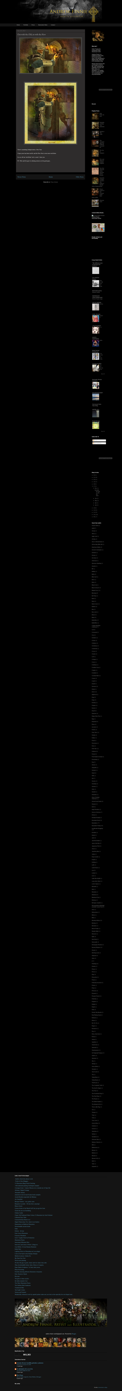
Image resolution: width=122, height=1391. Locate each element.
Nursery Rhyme (96, 947)
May (96, 500)
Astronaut (94, 560)
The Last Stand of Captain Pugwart (102, 161)
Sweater (94, 1069)
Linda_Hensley (96, 314)
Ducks (93, 708)
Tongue (94, 1112)
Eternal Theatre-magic (97, 298)
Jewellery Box (95, 851)
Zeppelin (94, 1166)
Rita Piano (20, 1375)
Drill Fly (101, 304)
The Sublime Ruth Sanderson (23, 1285)
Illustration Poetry (20, 1240)
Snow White (95, 1066)
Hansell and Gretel (97, 801)
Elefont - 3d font (19, 1231)
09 (94, 516)
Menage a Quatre (96, 903)
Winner (94, 1150)
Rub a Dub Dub (96, 1034)
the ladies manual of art (21, 1281)
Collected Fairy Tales (20, 1217)
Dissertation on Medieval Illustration (25, 1224)
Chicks (93, 640)
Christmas (94, 646)
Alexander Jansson (20, 1192)
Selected (94, 1047)
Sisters (93, 1055)
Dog (93, 697)
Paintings (94, 963)
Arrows (93, 555)
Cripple (94, 670)
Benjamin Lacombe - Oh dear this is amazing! (27, 1204)
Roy (93, 1031)
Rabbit (93, 1004)
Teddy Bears (95, 1080)
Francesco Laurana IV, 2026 (24, 1364)
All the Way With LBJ (97, 544)
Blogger (74, 1334)
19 (94, 481)
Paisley (94, 966)
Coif (93, 656)
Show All (103, 373)
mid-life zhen (95, 409)
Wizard (93, 1155)
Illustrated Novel (96, 820)
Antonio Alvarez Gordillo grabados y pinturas (30, 1363)
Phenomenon (102, 201)
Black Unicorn (95, 587)
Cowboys (94, 664)
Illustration (94, 823)
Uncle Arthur (95, 1123)
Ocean (93, 950)
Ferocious (94, 743)
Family (93, 735)
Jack (93, 838)
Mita (93, 917)
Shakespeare (95, 1050)
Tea (93, 1074)
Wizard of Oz (95, 1158)
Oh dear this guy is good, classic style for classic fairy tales (31, 1262)
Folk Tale (94, 748)
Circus (93, 651)
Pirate (93, 980)
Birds (93, 582)
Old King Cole (95, 953)
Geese (93, 765)
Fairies (93, 729)
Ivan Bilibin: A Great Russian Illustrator (25, 1247)
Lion (93, 875)
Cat (93, 629)
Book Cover (95, 604)
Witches (94, 1153)
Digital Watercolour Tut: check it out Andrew (27, 1222)
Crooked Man (95, 675)
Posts (95, 440)
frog (93, 762)
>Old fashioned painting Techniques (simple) (27, 1185)
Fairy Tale (94, 732)
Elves (93, 724)
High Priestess (95, 809)
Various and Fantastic (20, 1292)
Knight (93, 859)
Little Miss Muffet (96, 878)
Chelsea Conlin (19, 1213)
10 (94, 514)
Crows (93, 678)
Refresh (94, 1017)
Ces (93, 635)
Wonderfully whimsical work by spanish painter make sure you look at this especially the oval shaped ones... (44, 1294)
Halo (93, 789)
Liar (93, 870)
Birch (93, 579)
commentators (101, 1387)
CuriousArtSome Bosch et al (22, 1219)
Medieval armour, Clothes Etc (23, 1256)
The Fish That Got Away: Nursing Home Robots (102, 172)
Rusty (93, 1036)
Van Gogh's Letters (20, 1290)
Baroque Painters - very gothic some (24, 1201)
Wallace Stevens (96, 1142)
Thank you (94, 1082)
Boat (93, 598)
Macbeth (94, 886)
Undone (94, 1126)
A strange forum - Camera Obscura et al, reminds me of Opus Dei (32, 1188)
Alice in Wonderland (97, 541)
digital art (94, 694)
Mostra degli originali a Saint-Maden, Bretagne (29, 1377)
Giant (93, 773)
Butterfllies (94, 623)
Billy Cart (94, 577)
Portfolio (25, 25)
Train (93, 1115)
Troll (93, 1117)
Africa (93, 533)
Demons (94, 686)
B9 (92, 568)
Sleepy (93, 1063)
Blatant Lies (95, 590)
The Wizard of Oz (96, 1104)
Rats (93, 1009)
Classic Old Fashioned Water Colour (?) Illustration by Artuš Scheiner (34, 1215)
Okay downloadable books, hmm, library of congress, (29, 1265)
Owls (93, 958)
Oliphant (94, 955)
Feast (93, 740)
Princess (94, 990)
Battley (93, 571)
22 (94, 475)
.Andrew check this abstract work (24, 1179)
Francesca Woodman (20, 1235)
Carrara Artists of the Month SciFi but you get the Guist (30, 1208)
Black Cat (94, 585)
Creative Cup (95, 667)
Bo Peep (94, 596)
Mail (93, 889)
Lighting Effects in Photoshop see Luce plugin (27, 1251)
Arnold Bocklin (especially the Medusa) (25, 1197)
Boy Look (94, 612)
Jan (96, 505)
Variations (94, 1136)
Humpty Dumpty (96, 817)
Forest (93, 754)
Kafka (101, 340)
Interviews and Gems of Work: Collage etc (26, 1244)
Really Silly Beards (97, 1012)
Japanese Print (96, 846)
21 (94, 477)
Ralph (93, 1007)
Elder (16, 1228)
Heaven (94, 804)
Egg (93, 719)
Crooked (94, 673)
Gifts (93, 775)
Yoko (93, 1164)
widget (105, 1387)
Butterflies (94, 620)
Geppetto (94, 767)
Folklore (94, 751)
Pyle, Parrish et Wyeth (21, 1274)
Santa (93, 1039)
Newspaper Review (97, 944)
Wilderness (95, 1147)
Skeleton (94, 1058)
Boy (93, 609)
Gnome (94, 781)
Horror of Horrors (96, 812)
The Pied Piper (96, 1096)
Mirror (93, 915)
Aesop (93, 531)
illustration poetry (97, 290)
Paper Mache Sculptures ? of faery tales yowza (27, 1267)
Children (94, 643)
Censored (94, 632)
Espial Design (96, 421)
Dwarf (93, 711)
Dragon (94, 705)
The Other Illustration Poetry (22, 1283)
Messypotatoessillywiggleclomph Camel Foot (98, 906)
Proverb (94, 993)
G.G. (101, 327)
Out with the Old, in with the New (31, 34)
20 (94, 479)
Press (33, 25)
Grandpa (94, 783)
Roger (93, 1026)
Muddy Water (95, 931)
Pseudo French (96, 996)
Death (93, 683)
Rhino (93, 1020)
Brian (93, 617)
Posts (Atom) (54, 182)
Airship (93, 539)
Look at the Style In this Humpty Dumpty (26, 1253)
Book (93, 601)
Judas (93, 854)
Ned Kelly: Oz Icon (102, 115)
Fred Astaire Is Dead (97, 756)
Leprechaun (95, 867)
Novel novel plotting (20, 1260)
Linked (93, 873)
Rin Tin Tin (94, 1023)
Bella (93, 574)
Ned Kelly (94, 939)
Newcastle (94, 942)
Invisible (94, 832)
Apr (96, 503)
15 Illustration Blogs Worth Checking (25, 1183)
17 (94, 486)
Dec (96, 488)
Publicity (94, 999)
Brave (93, 614)
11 (94, 512)
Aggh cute (94, 536)
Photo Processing (19, 1269)
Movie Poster (95, 928)
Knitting (94, 862)
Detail (93, 689)
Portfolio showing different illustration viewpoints (28, 1272)
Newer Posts (21, 177)
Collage (94, 659)
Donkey (94, 702)
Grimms (94, 786)
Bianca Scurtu (18, 1206)
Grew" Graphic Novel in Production (24, 1238)
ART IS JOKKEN (96, 302)
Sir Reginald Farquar (97, 1053)
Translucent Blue (96, 363)
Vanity (93, 1134)
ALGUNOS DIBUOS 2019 (23, 1370)
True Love (94, 1120)
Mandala (94, 892)
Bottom (93, 606)
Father (93, 738)
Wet (93, 1145)
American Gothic (96, 547)
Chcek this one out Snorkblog (23, 1210)
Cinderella (94, 648)
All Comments (97, 443)
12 (94, 510)
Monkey (94, 923)
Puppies (94, 1001)
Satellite (94, 1042)
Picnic (93, 971)
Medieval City (95, 897)
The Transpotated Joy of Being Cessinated (102, 144)
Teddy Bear (95, 1077)
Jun (96, 498)
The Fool (94, 1090)
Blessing (94, 593)
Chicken (94, 637)
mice (93, 909)
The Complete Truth (97, 1085)
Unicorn (94, 1128)
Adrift (93, 528)
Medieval (94, 894)
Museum (94, 934)
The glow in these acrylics (22, 1278)
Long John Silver (96, 881)
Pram (93, 988)
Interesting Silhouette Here (22, 1242)
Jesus (93, 848)
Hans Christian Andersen (96, 798)
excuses (94, 727)
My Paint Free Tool (20, 1258)
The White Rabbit (96, 1101)
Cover (93, 662)
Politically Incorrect (97, 982)
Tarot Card (94, 1071)
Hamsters (94, 794)
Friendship (94, 759)
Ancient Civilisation (97, 550)
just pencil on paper (97, 392)
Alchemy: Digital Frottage (22, 1190)
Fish (93, 746)
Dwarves (94, 713)
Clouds (94, 654)
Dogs (93, 700)
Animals (94, 552)
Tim (93, 1109)
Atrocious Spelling (96, 563)
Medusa (94, 900)
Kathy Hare (18, 1249)
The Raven (95, 1099)
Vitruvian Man (95, 1139)
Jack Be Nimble (96, 840)
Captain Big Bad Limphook (96, 626)
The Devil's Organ (96, 1088)
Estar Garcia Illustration (21, 1233)
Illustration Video (42, 25)
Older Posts (80, 177)
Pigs (93, 974)
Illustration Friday (96, 825)
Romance (94, 1028)
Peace (93, 969)
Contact (53, 25)
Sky (93, 1061)
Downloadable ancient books (22, 1226)
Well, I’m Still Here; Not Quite (101, 283)
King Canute (95, 857)
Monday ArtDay (96, 920)
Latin (93, 865)
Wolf (93, 1161)
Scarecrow (94, 1044)
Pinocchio (94, 977)
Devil (93, 692)
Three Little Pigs (96, 1107)
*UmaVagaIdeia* (96, 325)
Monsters (94, 925)
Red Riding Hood (96, 1015)
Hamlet (94, 792)
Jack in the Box (96, 843)
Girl (93, 778)
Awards (94, 566)
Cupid (93, 681)
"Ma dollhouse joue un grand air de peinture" (97, 264)
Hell (93, 807)
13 (94, 508)
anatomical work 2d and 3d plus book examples (27, 1194)
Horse (93, 815)
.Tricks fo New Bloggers (21, 1181)
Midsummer (95, 912)
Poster (93, 985)
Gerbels (94, 770)
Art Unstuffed (18, 1199)
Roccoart (17, 1276)
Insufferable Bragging (97, 828)
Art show (94, 558)
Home (18, 25)
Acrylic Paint (95, 525)
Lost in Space (95, 884)
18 (94, 484)
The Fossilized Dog (97, 1093)
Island (93, 835)
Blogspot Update (96, 292)
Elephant (94, 721)
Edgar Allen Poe (96, 716)
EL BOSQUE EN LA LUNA (25, 1369)
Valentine (94, 1131)
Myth (93, 936)
